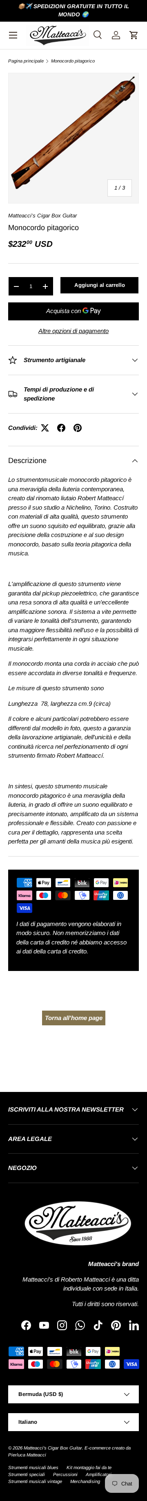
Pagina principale (26, 61)
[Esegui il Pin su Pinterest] (77, 428)
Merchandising (85, 1481)
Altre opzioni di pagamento (73, 330)
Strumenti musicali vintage (35, 1481)
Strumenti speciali (26, 1474)
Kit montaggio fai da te (89, 1467)
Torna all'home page (73, 1017)
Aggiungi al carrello (99, 285)
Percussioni (65, 1474)
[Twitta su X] (45, 428)
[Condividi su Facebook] (61, 428)
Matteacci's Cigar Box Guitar (42, 216)
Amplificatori (98, 1474)
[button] (134, 35)
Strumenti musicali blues (33, 1467)
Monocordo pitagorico (73, 61)
